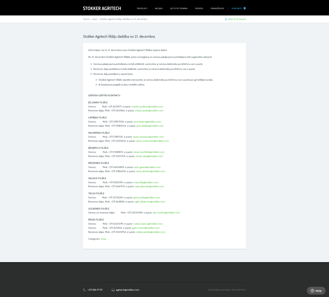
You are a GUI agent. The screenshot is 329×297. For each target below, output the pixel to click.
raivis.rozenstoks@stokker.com (152, 140)
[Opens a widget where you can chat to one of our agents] (316, 291)
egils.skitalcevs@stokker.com (150, 201)
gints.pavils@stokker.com (146, 197)
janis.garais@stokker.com (147, 167)
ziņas (94, 19)
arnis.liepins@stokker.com (147, 121)
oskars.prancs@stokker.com (148, 223)
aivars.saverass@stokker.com (148, 136)
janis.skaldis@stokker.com (150, 125)
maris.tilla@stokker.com (145, 182)
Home (86, 19)
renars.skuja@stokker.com (149, 156)
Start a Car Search (237, 19)
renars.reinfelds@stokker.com (148, 152)
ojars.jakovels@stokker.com (149, 186)
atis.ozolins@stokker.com (166, 212)
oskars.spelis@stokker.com (149, 110)
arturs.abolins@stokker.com (150, 171)
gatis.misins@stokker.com (146, 227)
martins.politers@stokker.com (147, 106)
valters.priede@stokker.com (150, 232)
